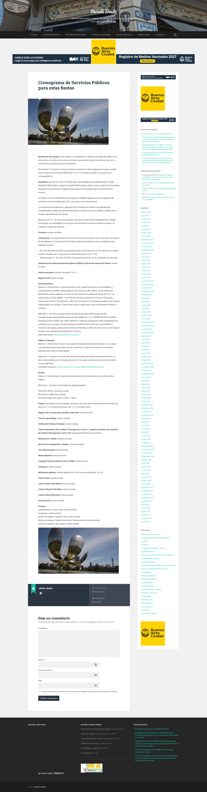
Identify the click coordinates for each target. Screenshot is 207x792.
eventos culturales (148, 562)
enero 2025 (146, 278)
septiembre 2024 (148, 291)
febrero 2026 (146, 233)
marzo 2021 (146, 436)
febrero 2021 (146, 439)
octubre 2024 (147, 288)
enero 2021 (146, 443)
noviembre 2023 (148, 326)
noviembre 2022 (148, 367)
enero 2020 (146, 484)
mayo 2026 (146, 223)
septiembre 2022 (148, 374)
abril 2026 (145, 226)
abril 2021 (145, 432)
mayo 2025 (146, 264)
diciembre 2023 (147, 322)
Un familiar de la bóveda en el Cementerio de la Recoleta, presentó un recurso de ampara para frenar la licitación (158, 139)
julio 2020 (145, 463)
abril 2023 (145, 350)
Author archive (41, 593)
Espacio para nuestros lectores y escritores (158, 555)
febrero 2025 (146, 274)
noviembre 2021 (148, 408)
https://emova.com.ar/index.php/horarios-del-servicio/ (80, 367)
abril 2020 (145, 474)
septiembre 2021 (148, 415)
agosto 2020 (146, 460)
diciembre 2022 (147, 364)
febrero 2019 (146, 518)
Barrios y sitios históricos (151, 534)
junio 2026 (146, 219)
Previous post (100, 598)
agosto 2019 (146, 501)
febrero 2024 (146, 315)
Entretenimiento (51, 35)
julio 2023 (145, 339)
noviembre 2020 (148, 449)
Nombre (41, 660)
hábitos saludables (149, 576)
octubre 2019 (147, 494)
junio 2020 (146, 467)
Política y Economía (101, 35)
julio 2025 (145, 257)
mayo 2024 (146, 305)
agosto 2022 (146, 377)
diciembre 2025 (147, 240)
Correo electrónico (45, 670)
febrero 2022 (146, 398)
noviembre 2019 (148, 491)
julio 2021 (145, 422)
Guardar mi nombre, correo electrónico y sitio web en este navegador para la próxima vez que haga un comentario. (80, 691)
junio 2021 (146, 425)
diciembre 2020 (147, 446)
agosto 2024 (146, 295)
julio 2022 (145, 381)
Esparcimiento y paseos (151, 558)
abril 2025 (145, 267)
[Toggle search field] (175, 35)
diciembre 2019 (147, 487)
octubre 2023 (147, 329)
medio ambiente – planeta (151, 589)
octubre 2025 (147, 247)
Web (40, 681)
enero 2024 (146, 319)
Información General (76, 35)
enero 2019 (146, 522)
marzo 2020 (146, 477)
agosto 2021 (146, 419)
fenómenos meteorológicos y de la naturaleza (158, 565)
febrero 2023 (146, 357)
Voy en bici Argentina (156, 194)
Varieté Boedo (103, 11)
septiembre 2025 (148, 250)
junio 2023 (146, 343)
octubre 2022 (147, 370)
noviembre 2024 (148, 284)
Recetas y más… (148, 600)
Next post (98, 602)
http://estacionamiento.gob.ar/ (67, 335)
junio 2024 (146, 302)
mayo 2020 (146, 470)
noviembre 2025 (148, 243)
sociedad (145, 610)
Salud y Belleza (124, 35)
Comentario (43, 628)
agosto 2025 (146, 253)
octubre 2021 (147, 412)
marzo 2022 (146, 394)
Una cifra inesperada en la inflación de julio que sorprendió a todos (157, 154)
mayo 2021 (146, 429)
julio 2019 (145, 505)
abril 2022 (145, 391)
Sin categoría (99, 592)
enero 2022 (146, 401)
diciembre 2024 (147, 281)
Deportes (145, 545)
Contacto (160, 35)
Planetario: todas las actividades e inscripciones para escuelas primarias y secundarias (157, 177)
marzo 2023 (146, 353)
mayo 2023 (146, 346)
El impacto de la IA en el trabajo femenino (157, 134)
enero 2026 (146, 236)
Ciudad (34, 35)
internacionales (147, 582)
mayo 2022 (146, 388)
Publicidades (143, 35)
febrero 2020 (146, 480)
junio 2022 (146, 384)
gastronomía (146, 572)
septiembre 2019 (148, 498)
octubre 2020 (147, 453)
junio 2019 (146, 508)
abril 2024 (145, 308)
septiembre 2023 (148, 333)
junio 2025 (146, 260)
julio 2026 (145, 216)
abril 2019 (145, 515)
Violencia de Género (149, 613)
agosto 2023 (146, 336)
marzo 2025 (146, 271)
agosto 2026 (146, 212)
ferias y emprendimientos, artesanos (155, 569)
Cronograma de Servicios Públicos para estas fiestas (73, 85)
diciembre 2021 (147, 405)
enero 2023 (146, 360)
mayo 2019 (146, 512)
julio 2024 (145, 298)
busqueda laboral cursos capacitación (156, 538)
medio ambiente (148, 586)
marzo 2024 (146, 312)
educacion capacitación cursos (153, 548)
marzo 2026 (146, 229)
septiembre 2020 (148, 456)
